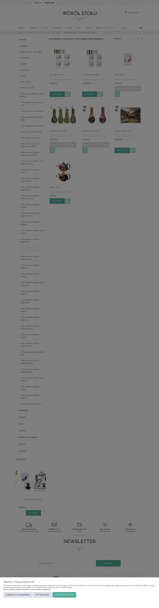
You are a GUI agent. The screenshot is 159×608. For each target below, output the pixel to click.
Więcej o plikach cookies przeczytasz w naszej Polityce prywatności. (27, 589)
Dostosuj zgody (42, 595)
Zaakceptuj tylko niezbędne (18, 595)
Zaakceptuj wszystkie (64, 595)
